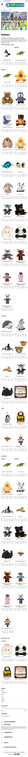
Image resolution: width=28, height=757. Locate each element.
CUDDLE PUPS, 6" (21, 172)
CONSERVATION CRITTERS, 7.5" (7, 172)
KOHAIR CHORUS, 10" (7, 216)
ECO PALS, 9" (20, 194)
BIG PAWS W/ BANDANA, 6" (21, 82)
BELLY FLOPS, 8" (7, 82)
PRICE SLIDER (14, 706)
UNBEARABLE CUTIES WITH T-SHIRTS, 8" (7, 307)
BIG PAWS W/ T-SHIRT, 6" (20, 127)
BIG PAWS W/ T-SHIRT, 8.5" (7, 149)
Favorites (3, 690)
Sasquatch (3, 699)
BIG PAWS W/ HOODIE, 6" (20, 104)
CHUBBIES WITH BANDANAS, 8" (21, 149)
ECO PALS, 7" (7, 194)
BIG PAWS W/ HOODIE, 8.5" (7, 127)
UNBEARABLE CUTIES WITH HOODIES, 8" (7, 284)
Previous (2, 1)
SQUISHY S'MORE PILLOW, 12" (20, 398)
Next (14, 1)
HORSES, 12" (7, 376)
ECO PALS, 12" (20, 331)
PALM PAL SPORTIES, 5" (20, 239)
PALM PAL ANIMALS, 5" (21, 216)
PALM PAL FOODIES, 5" (7, 239)
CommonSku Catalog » (5, 716)
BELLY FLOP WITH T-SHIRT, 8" (20, 60)
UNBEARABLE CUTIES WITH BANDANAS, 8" (21, 262)
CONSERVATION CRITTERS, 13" (7, 331)
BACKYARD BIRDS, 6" (7, 60)
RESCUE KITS (20, 424)
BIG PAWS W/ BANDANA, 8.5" (7, 104)
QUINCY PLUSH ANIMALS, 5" (7, 261)
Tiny (2, 696)
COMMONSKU (14, 714)
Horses (2, 698)
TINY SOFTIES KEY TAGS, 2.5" (7, 446)
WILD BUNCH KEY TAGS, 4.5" (20, 446)
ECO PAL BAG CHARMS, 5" (7, 424)
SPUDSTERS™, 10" (7, 398)
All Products (22, 752)
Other (2, 701)
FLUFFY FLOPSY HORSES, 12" (7, 516)
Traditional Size (4, 692)
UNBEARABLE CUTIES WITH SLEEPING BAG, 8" (21, 284)
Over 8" (2, 694)
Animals (14, 688)
